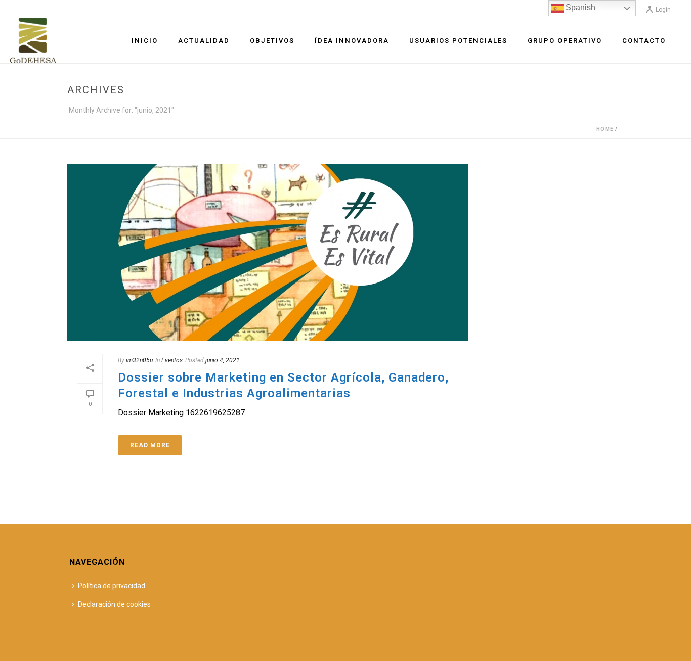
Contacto (644, 40)
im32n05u (139, 360)
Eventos (172, 360)
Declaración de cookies (114, 604)
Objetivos (272, 40)
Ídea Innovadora (352, 40)
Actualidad (204, 40)
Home (605, 129)
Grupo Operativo (565, 40)
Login (663, 9)
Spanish (579, 7)
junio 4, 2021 (222, 360)
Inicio (145, 40)
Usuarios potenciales (458, 40)
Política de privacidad (111, 586)
